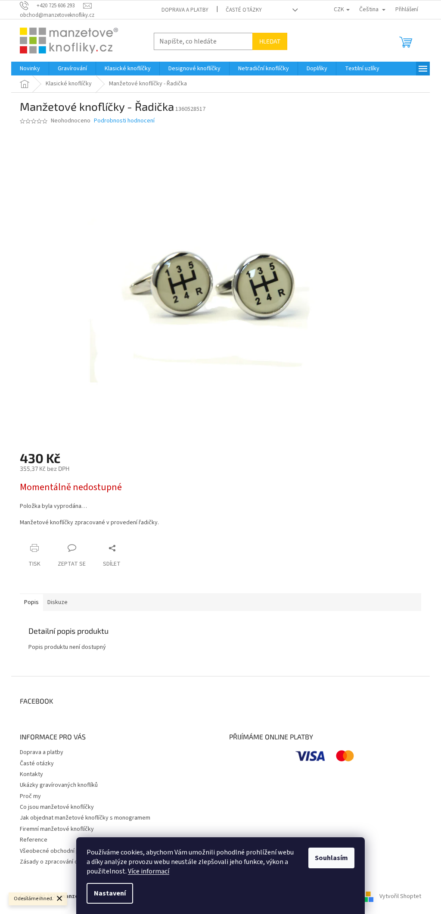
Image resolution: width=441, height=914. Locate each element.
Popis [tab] (31, 602)
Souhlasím (331, 858)
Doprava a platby (184, 10)
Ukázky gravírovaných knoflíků (59, 785)
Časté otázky (244, 10)
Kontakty (31, 774)
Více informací (148, 871)
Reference (33, 840)
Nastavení (110, 893)
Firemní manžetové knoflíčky (57, 829)
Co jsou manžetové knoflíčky (57, 807)
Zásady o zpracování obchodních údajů (70, 862)
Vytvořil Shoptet (400, 896)
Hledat (269, 41)
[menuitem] (30, 68)
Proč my (30, 796)
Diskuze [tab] (57, 602)
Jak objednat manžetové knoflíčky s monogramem (85, 818)
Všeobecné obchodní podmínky (60, 851)
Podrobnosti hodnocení (124, 121)
